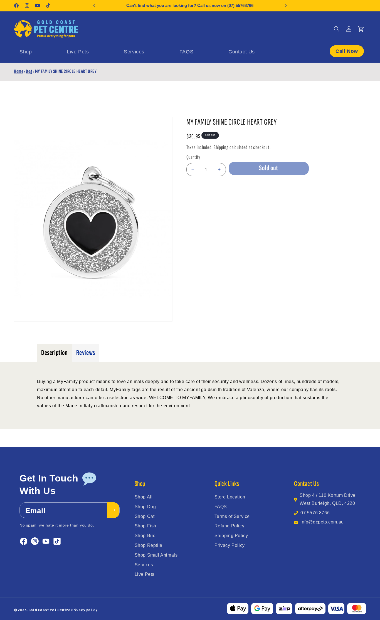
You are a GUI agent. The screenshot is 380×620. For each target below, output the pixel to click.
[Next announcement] (286, 5)
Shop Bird (145, 535)
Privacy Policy (229, 545)
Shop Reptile (148, 545)
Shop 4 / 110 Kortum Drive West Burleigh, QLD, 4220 (328, 499)
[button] (336, 29)
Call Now (346, 51)
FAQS (220, 506)
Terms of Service (232, 516)
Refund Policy (229, 525)
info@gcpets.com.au (322, 522)
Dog (29, 71)
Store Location (229, 497)
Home (18, 71)
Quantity (193, 157)
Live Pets (144, 574)
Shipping (221, 147)
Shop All (144, 497)
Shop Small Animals (156, 555)
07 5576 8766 (315, 512)
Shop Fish (145, 525)
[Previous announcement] (94, 5)
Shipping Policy (231, 535)
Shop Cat (145, 516)
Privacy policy (84, 610)
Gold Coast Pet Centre (49, 610)
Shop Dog (145, 506)
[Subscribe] (113, 510)
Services (144, 564)
